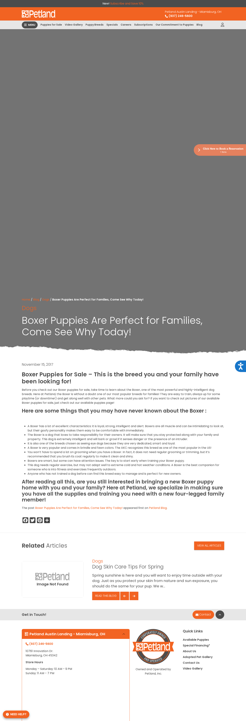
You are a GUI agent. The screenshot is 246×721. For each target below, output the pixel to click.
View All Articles (209, 545)
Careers (126, 24)
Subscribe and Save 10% (127, 3)
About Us (189, 651)
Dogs (45, 299)
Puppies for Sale (51, 24)
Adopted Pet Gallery (198, 657)
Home (26, 299)
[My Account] (222, 25)
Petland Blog (158, 508)
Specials (112, 24)
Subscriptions (143, 24)
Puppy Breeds (95, 24)
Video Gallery (74, 24)
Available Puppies (196, 640)
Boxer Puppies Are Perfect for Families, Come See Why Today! (79, 508)
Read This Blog (106, 596)
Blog (199, 24)
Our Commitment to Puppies (175, 24)
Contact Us (191, 663)
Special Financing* (196, 645)
